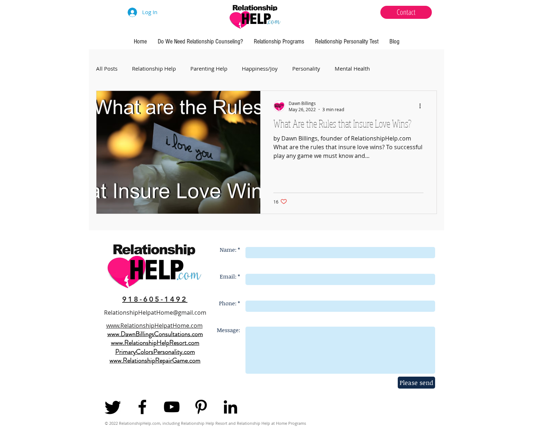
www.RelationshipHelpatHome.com (154, 326)
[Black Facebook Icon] (142, 406)
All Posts (106, 68)
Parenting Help (208, 68)
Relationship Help (154, 68)
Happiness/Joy (260, 68)
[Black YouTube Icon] (171, 406)
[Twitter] (113, 406)
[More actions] (422, 106)
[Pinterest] (201, 406)
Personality (306, 68)
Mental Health (352, 68)
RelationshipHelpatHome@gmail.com (155, 313)
